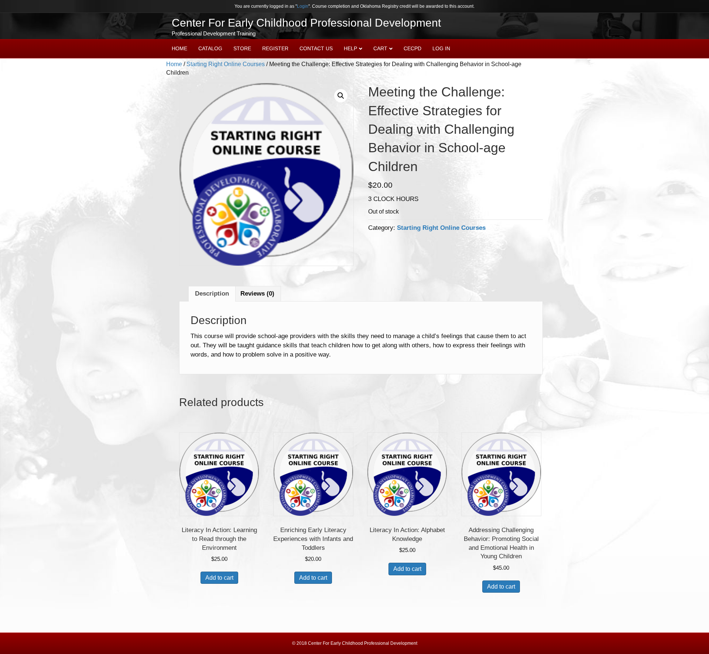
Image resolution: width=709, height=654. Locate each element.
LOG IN (441, 48)
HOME (179, 48)
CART (380, 48)
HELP (350, 48)
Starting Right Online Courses (225, 64)
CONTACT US (316, 48)
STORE (242, 48)
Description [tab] (212, 293)
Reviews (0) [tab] (257, 293)
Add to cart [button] (219, 578)
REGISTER (275, 48)
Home (174, 64)
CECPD (412, 48)
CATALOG (210, 48)
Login (302, 6)
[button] (340, 95)
